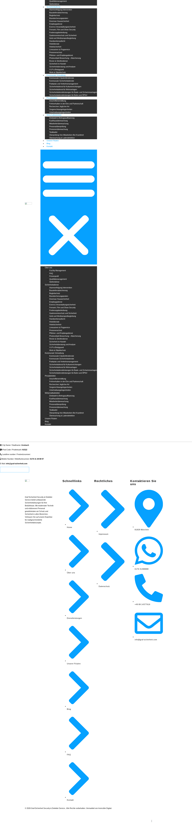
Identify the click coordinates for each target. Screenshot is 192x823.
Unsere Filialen (53, 141)
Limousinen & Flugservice (59, 49)
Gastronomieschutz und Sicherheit (62, 35)
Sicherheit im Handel (57, 64)
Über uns (48, 268)
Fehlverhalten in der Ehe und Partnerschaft (66, 104)
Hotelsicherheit (55, 47)
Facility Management (57, 270)
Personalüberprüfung (57, 126)
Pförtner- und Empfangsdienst (61, 55)
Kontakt (50, 146)
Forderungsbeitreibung (58, 32)
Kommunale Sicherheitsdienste (61, 81)
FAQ (51, 273)
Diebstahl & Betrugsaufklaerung (61, 118)
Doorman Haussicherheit (59, 21)
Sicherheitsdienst (53, 7)
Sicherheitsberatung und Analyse (62, 67)
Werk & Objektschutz (57, 72)
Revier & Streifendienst (58, 61)
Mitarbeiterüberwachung (58, 124)
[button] (68, 207)
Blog (48, 143)
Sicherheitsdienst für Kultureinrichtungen (65, 87)
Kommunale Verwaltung (56, 75)
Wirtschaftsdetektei (54, 115)
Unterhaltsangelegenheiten (60, 112)
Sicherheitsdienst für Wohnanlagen (63, 89)
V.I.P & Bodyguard (56, 70)
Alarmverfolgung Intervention (60, 10)
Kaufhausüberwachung (58, 121)
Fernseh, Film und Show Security (62, 30)
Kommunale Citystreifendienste (61, 78)
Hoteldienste (54, 44)
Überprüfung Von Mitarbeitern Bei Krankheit (66, 135)
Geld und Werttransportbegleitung (62, 38)
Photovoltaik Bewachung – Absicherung (65, 58)
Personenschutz (55, 52)
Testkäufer (53, 132)
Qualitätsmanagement (58, 1)
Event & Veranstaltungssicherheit (62, 27)
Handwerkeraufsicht (57, 41)
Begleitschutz (54, 15)
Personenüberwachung (58, 129)
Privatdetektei (52, 98)
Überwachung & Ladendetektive (62, 138)
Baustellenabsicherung (58, 13)
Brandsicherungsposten (58, 18)
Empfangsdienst (55, 24)
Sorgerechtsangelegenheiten (60, 109)
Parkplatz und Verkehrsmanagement (63, 84)
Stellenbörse (54, 4)
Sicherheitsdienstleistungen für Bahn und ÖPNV (68, 95)
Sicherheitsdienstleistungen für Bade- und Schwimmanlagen (73, 92)
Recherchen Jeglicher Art (59, 106)
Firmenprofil (54, 276)
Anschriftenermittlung (57, 101)
